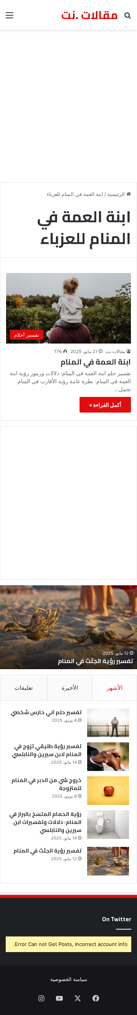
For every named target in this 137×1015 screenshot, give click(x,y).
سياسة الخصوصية (68, 979)
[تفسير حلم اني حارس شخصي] (108, 722)
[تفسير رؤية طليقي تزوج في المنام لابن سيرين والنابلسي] (108, 756)
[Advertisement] (68, 106)
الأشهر (115, 687)
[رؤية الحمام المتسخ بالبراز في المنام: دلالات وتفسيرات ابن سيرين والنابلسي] (108, 824)
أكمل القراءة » (105, 405)
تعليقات (23, 687)
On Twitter (116, 919)
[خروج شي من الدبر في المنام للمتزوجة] (108, 790)
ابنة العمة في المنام (96, 362)
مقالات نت (115, 351)
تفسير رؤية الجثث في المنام (47, 851)
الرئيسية (116, 194)
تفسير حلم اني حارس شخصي (46, 712)
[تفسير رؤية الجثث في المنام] (108, 861)
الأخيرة (70, 687)
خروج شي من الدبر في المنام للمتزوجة (46, 784)
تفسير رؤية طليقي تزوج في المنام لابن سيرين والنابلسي (46, 750)
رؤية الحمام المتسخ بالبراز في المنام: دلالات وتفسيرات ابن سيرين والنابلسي (45, 822)
